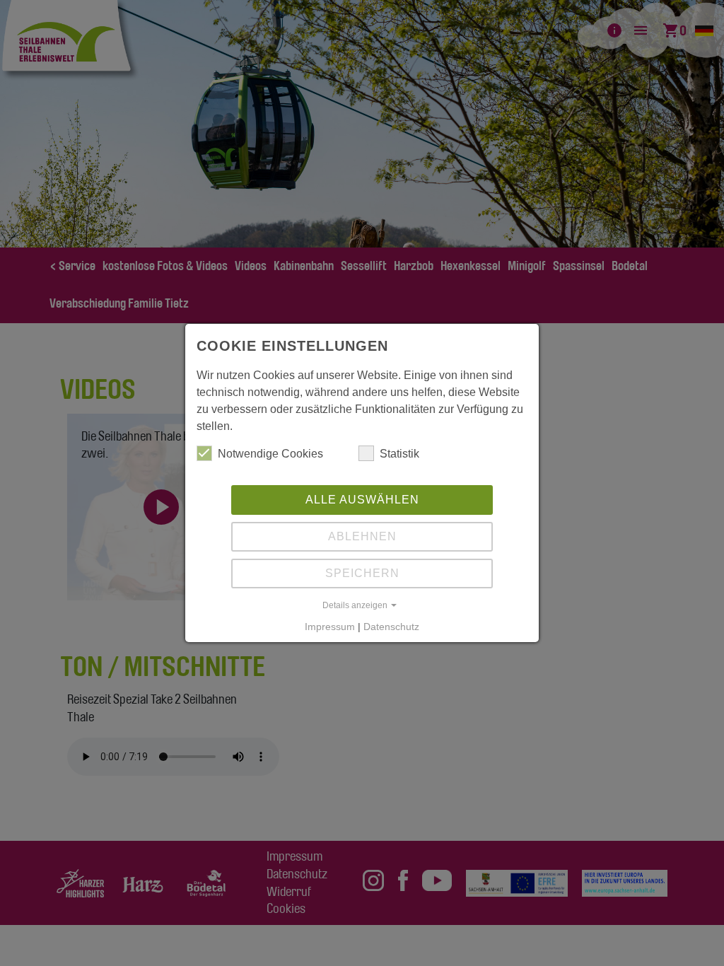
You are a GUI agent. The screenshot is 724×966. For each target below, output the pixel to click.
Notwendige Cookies (270, 454)
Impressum (330, 626)
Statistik (399, 454)
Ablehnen (362, 536)
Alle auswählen (362, 500)
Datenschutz (391, 626)
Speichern (362, 573)
